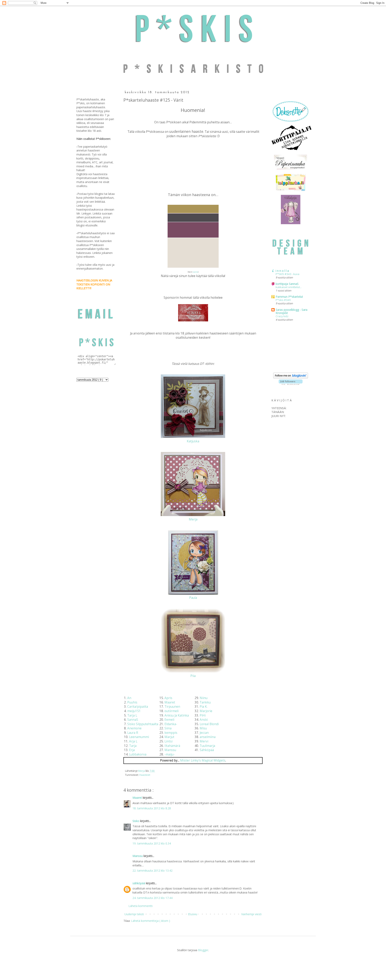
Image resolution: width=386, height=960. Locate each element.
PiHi (203, 715)
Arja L (133, 741)
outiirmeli (171, 711)
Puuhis (132, 702)
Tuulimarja (207, 746)
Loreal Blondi (209, 724)
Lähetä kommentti (140, 906)
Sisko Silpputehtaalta (142, 724)
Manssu (170, 750)
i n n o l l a (282, 271)
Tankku (205, 702)
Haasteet (144, 775)
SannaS (132, 720)
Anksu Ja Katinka (176, 715)
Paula (193, 598)
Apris (168, 698)
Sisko (136, 821)
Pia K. (203, 706)
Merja (193, 519)
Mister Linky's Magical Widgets (202, 760)
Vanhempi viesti (251, 914)
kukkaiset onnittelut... (289, 287)
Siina (167, 728)
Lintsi (168, 741)
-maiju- (169, 754)
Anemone (134, 728)
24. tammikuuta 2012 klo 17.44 (152, 898)
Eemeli (169, 720)
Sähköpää (207, 750)
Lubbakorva (137, 754)
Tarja (133, 746)
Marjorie (206, 711)
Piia (193, 676)
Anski (204, 720)
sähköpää (139, 883)
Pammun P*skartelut (289, 297)
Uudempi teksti (134, 914)
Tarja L (132, 715)
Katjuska (193, 441)
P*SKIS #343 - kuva (287, 274)
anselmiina (208, 737)
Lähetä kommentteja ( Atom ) (150, 921)
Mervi (204, 741)
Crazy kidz (282, 316)
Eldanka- (170, 724)
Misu (203, 728)
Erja (132, 750)
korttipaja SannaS (287, 284)
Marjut (169, 737)
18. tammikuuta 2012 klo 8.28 (151, 808)
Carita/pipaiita (137, 706)
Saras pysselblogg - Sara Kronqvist (291, 311)
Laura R (132, 733)
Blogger (203, 950)
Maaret (169, 702)
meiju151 (134, 711)
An (129, 698)
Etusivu (192, 914)
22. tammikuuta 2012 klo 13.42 (152, 870)
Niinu (203, 698)
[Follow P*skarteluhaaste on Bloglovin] (290, 377)
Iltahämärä (172, 746)
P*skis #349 (283, 300)
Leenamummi (139, 737)
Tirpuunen (172, 706)
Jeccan (204, 733)
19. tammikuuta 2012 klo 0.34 (151, 843)
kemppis (170, 733)
